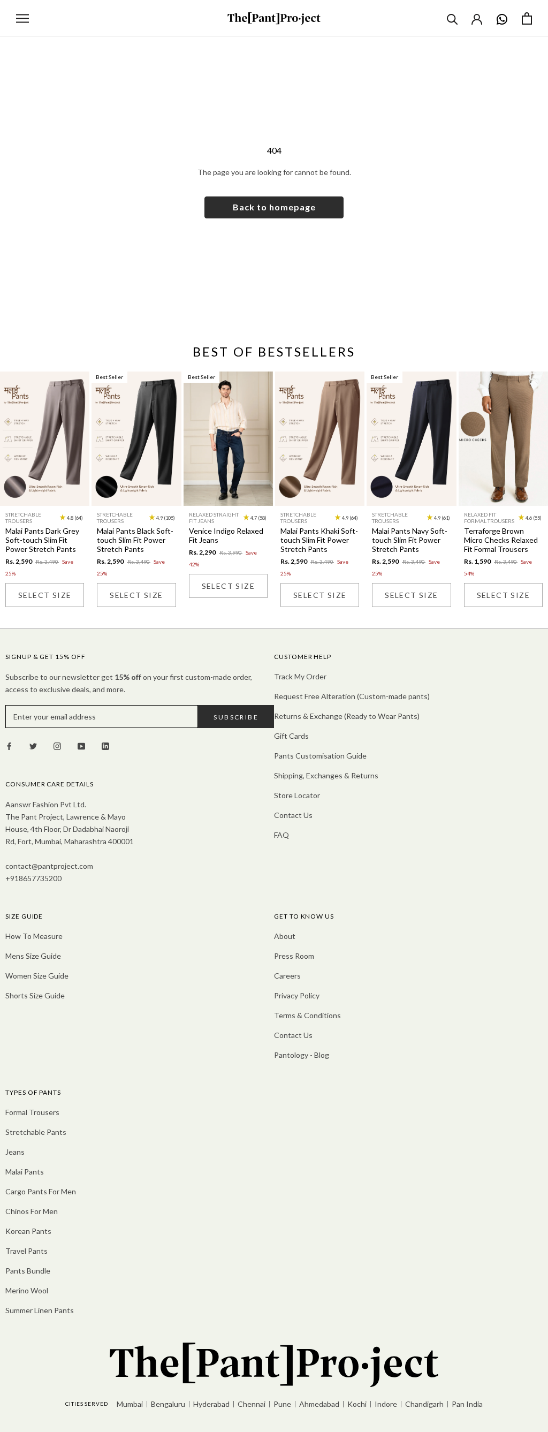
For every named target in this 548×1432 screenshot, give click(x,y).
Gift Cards (291, 735)
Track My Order (300, 676)
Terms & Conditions (307, 1015)
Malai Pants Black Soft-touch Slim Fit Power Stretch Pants (135, 540)
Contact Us (293, 815)
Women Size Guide (36, 975)
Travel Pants (26, 1250)
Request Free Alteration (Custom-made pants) (352, 696)
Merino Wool (26, 1290)
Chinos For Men (31, 1211)
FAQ (281, 834)
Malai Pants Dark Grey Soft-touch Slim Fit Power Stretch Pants (42, 540)
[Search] (452, 18)
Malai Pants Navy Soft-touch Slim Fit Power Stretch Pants (409, 540)
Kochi (357, 1403)
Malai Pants (24, 1171)
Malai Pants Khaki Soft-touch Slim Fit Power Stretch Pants (319, 540)
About (284, 936)
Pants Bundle (27, 1270)
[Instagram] (57, 745)
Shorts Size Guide (35, 995)
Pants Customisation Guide (320, 755)
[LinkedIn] (105, 745)
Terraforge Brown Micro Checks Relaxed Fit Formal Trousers (501, 540)
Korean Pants (28, 1231)
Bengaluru (168, 1403)
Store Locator (297, 795)
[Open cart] (527, 18)
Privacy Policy (296, 995)
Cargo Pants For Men (40, 1191)
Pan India (467, 1403)
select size (44, 595)
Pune (282, 1403)
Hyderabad (211, 1403)
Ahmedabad (319, 1403)
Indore (386, 1403)
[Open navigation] (22, 18)
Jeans (15, 1151)
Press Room (294, 955)
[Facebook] (9, 745)
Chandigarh (424, 1403)
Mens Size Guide (33, 955)
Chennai (251, 1403)
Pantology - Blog (301, 1054)
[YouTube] (81, 745)
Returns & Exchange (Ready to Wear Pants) (347, 716)
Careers (287, 975)
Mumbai (130, 1403)
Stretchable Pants (35, 1131)
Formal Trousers (32, 1112)
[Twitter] (33, 745)
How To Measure (34, 936)
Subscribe (236, 717)
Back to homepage (274, 207)
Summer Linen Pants (39, 1310)
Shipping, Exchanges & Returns (326, 775)
